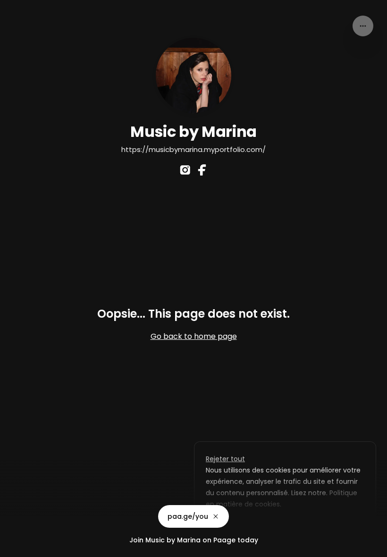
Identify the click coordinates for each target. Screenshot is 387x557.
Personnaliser (235, 526)
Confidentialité (25, 547)
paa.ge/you (188, 516)
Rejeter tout (225, 459)
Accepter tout (304, 526)
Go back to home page (194, 336)
